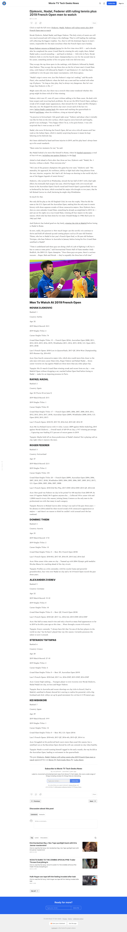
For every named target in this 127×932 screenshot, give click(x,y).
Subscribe (111, 3)
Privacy (65, 919)
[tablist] (38, 814)
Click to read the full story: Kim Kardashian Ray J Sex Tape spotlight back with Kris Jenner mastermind (54, 849)
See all (33, 891)
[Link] (27, 302)
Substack (54, 928)
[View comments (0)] (36, 23)
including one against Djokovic (54, 155)
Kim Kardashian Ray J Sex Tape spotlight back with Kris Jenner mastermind (53, 844)
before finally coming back (45, 109)
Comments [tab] (34, 814)
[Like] (31, 23)
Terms (70, 919)
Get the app (72, 923)
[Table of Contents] (2, 466)
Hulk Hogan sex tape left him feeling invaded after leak (53, 877)
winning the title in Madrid (76, 223)
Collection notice (78, 919)
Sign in (121, 3)
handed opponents (84, 152)
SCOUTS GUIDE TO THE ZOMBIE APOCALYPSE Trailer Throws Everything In (52, 861)
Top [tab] (32, 838)
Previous (37, 801)
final (74, 155)
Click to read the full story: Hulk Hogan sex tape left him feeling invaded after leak (54, 880)
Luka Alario (78, 760)
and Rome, (40, 112)
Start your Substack (58, 923)
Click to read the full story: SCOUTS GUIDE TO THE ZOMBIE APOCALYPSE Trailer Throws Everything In (53, 866)
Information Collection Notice (63, 787)
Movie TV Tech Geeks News (60, 760)
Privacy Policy (77, 787)
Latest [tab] (37, 838)
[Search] (100, 3)
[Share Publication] (104, 3)
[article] (63, 848)
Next (91, 801)
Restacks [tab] (42, 814)
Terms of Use (72, 785)
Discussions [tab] (43, 838)
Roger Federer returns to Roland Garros (45, 48)
